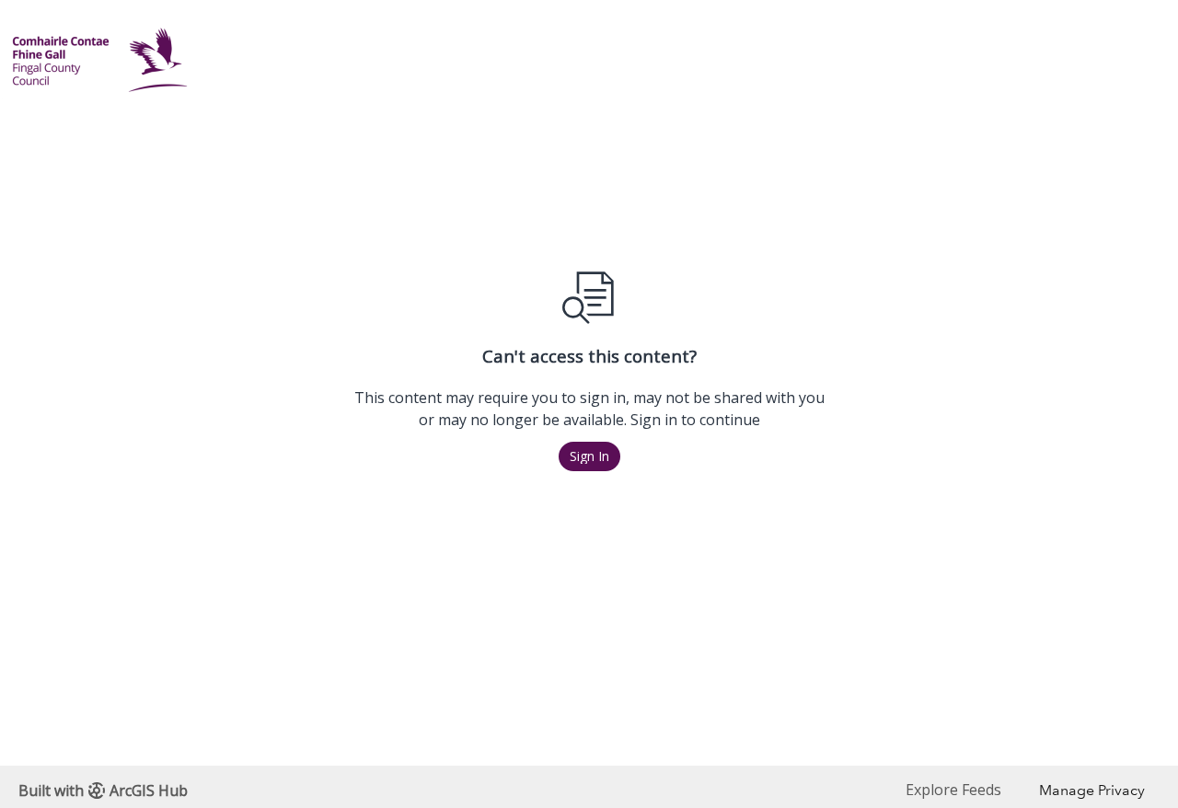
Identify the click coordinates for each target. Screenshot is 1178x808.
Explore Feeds (953, 789)
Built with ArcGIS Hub (103, 790)
